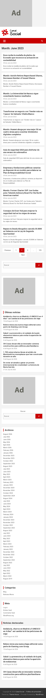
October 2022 (8, 557)
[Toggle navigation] (4, 41)
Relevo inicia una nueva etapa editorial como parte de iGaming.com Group (22, 326)
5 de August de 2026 (10, 359)
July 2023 (6, 533)
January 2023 (8, 549)
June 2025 (6, 472)
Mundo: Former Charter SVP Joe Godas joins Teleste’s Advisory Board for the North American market (22, 193)
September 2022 (9, 560)
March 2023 (7, 544)
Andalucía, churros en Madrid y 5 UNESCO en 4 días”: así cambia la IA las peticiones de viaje (23, 317)
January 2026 (8, 453)
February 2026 (8, 450)
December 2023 (8, 520)
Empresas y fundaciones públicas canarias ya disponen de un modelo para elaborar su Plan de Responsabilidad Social (22, 170)
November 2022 (8, 555)
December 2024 (8, 488)
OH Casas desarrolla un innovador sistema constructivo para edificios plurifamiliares (21, 345)
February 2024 (8, 514)
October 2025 (8, 461)
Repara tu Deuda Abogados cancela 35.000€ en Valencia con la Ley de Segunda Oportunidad (22, 231)
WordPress (40, 694)
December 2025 (8, 456)
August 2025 (7, 466)
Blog (4, 592)
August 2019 (7, 579)
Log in (5, 607)
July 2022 (6, 565)
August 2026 (7, 434)
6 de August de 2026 (10, 340)
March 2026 (7, 448)
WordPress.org (8, 616)
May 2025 (6, 474)
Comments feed (9, 613)
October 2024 (8, 493)
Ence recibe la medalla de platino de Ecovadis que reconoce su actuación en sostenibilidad (20, 57)
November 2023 (8, 522)
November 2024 (8, 490)
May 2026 (6, 442)
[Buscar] (38, 265)
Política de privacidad (33, 692)
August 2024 (7, 498)
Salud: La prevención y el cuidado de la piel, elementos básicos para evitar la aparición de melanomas (22, 335)
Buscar (23, 411)
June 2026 (6, 439)
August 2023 (7, 531)
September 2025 (9, 464)
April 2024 (6, 509)
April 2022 (6, 573)
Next (23, 255)
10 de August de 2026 (10, 329)
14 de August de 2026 (10, 321)
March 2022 (7, 576)
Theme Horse (14, 694)
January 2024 (8, 517)
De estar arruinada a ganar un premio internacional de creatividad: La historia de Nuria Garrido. (21, 365)
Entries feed (7, 610)
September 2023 (9, 528)
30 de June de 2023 (9, 63)
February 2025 (8, 482)
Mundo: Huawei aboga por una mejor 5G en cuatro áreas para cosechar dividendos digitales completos (22, 132)
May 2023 (6, 539)
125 (40, 250)
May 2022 (6, 571)
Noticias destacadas (13, 623)
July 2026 (6, 437)
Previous (8, 250)
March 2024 (7, 512)
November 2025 (8, 458)
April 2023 (6, 541)
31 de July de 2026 (9, 369)
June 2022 (6, 568)
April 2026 (6, 445)
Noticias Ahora (8, 594)
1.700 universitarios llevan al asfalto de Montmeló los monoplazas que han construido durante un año (22, 354)
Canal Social (20, 692)
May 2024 (6, 506)
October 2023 (8, 525)
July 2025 (6, 469)
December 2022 (8, 552)
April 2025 (6, 477)
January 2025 (8, 485)
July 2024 (6, 501)
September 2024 (9, 496)
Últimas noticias (12, 312)
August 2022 (7, 563)
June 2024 (6, 504)
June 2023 (6, 536)
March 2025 (7, 480)
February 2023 (8, 547)
